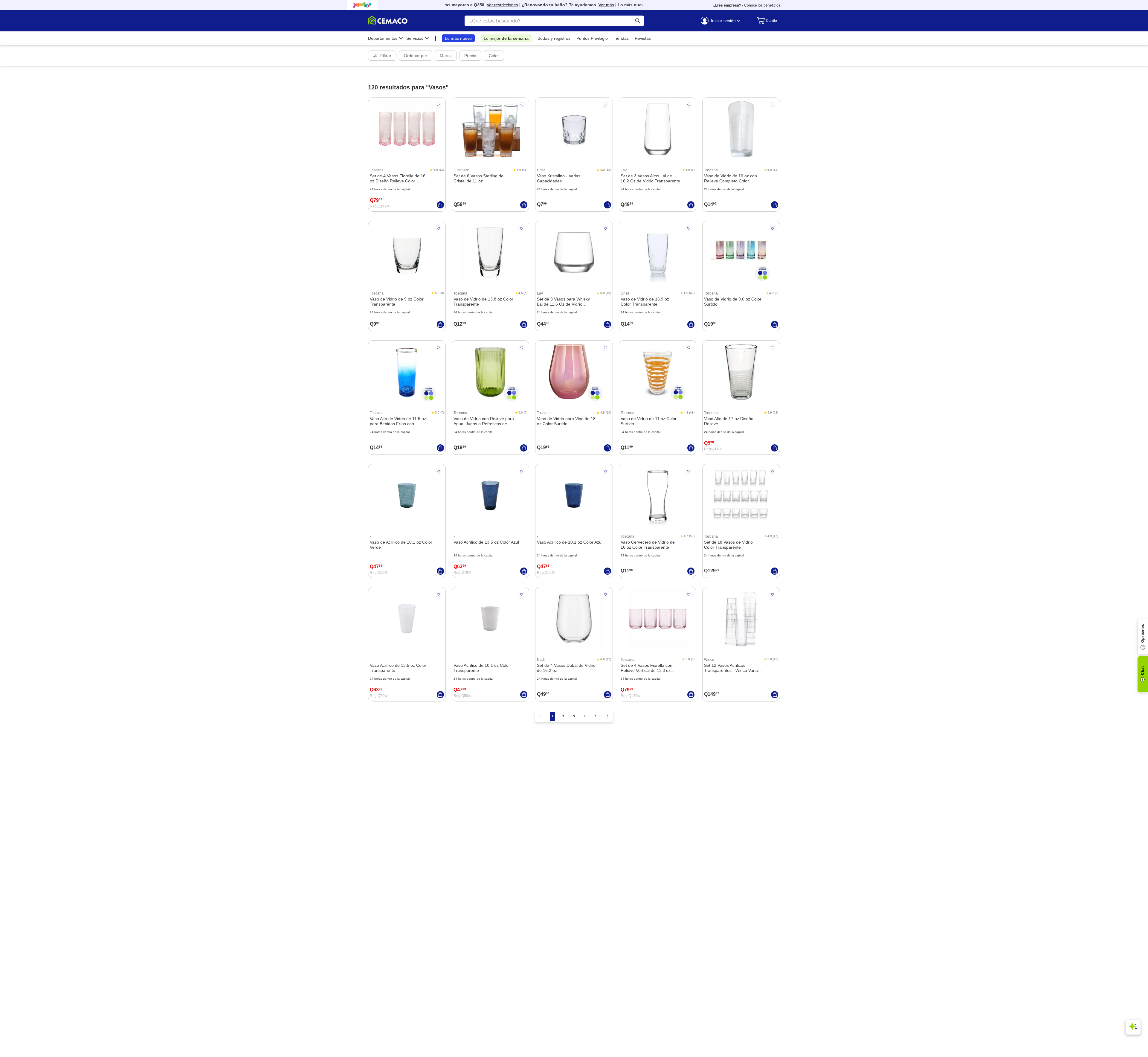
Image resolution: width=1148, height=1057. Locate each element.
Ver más (588, 4)
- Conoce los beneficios (746, 5)
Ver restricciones (484, 4)
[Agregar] (440, 204)
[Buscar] (637, 20)
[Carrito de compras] (765, 21)
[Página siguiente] (608, 716)
